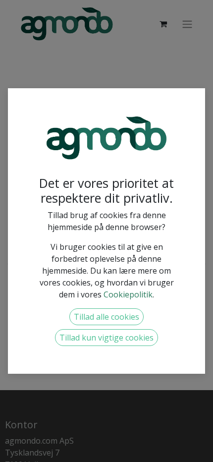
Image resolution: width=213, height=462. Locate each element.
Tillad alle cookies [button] (106, 316)
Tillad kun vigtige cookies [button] (106, 337)
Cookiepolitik (128, 294)
